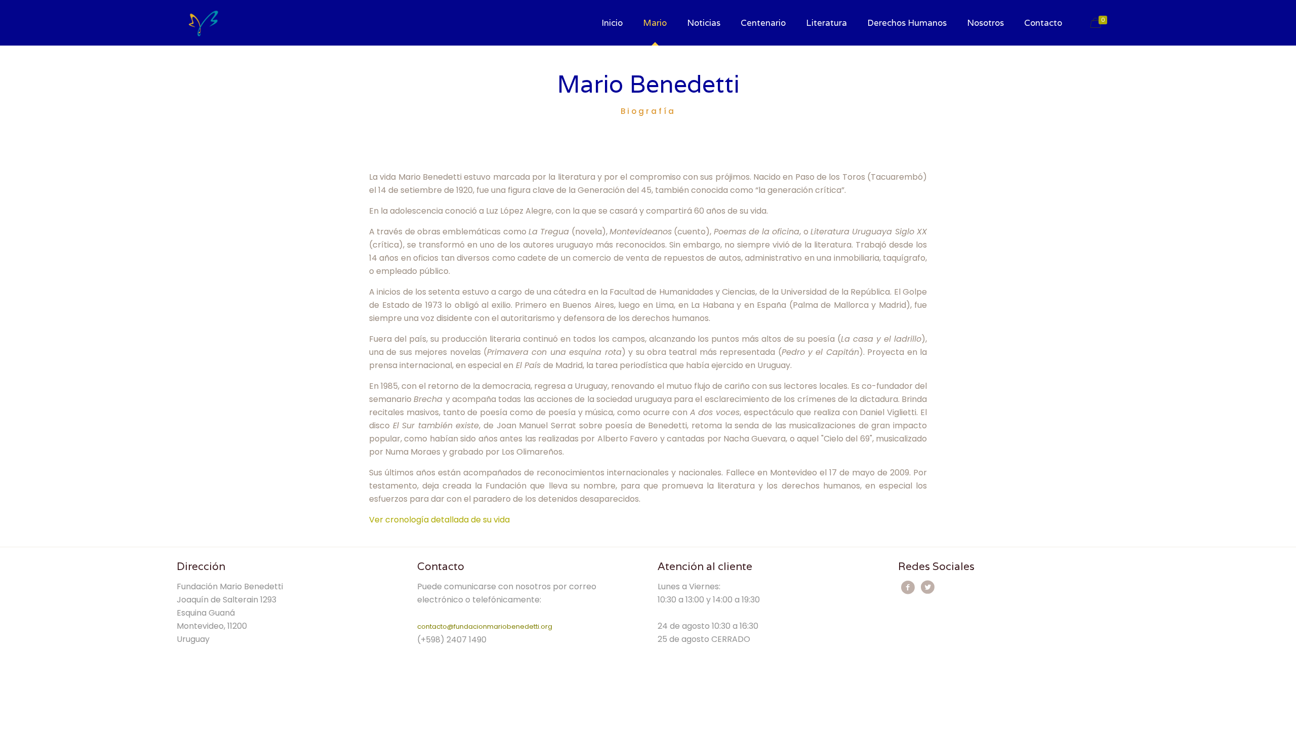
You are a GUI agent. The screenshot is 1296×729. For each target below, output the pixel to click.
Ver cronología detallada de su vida (439, 519)
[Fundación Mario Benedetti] (203, 23)
